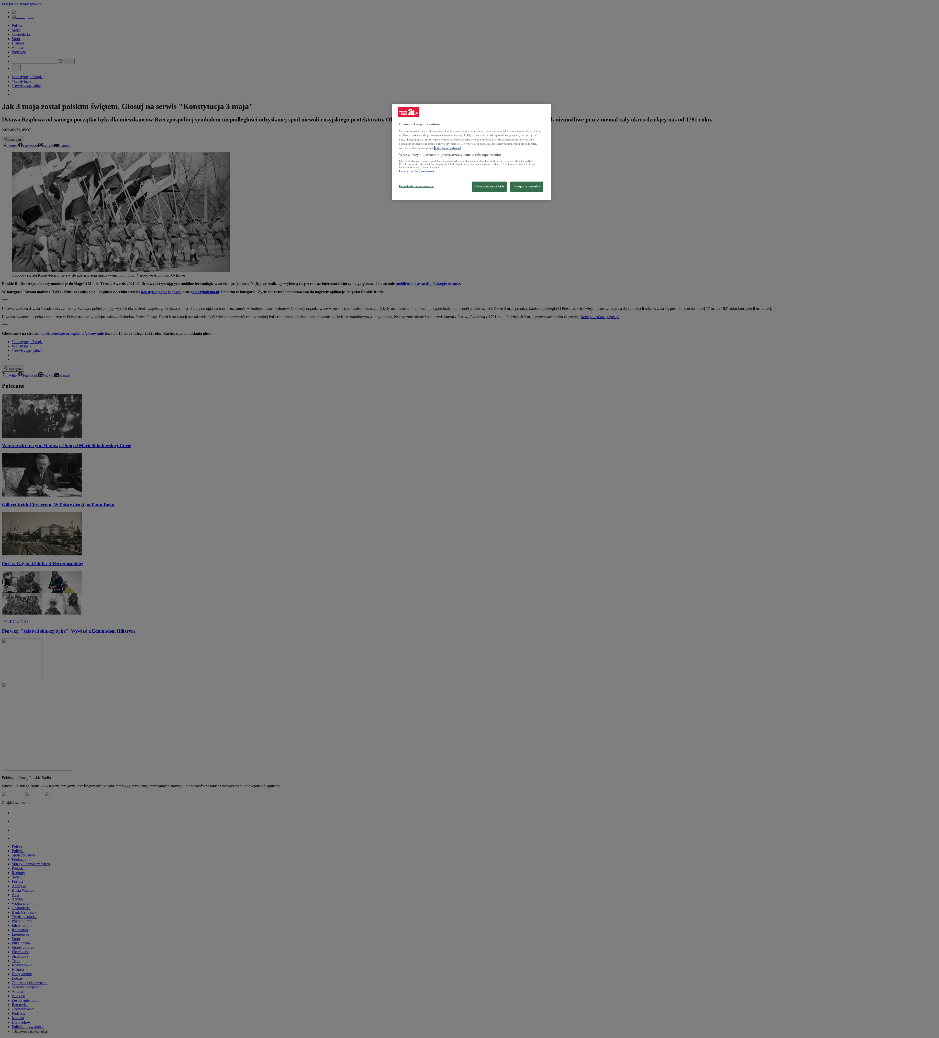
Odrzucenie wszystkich (489, 186)
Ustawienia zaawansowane (416, 186)
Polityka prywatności (447, 147)
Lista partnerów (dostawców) (416, 171)
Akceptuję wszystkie (527, 186)
